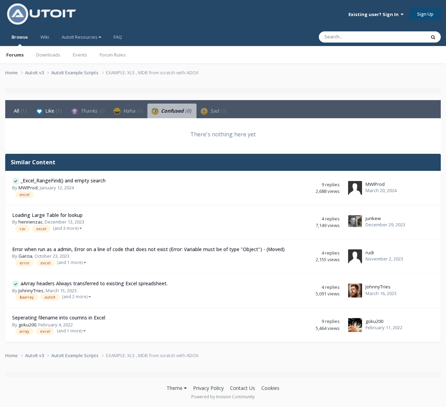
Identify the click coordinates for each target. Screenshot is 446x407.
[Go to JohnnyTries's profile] (355, 290)
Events (80, 55)
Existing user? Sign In (374, 14)
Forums (15, 55)
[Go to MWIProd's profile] (355, 188)
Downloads (48, 55)
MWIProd (28, 187)
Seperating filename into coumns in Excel (58, 317)
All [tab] (20, 110)
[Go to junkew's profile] (355, 222)
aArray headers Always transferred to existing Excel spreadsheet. (94, 283)
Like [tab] (53, 110)
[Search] (433, 37)
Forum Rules (113, 55)
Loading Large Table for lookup (47, 215)
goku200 (27, 325)
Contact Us (242, 388)
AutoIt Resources (80, 37)
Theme (175, 388)
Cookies (270, 388)
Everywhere (404, 37)
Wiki (44, 37)
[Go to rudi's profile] (355, 256)
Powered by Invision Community (223, 397)
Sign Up (425, 14)
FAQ (118, 37)
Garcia (25, 256)
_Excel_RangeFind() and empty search (63, 180)
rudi (370, 252)
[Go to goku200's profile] (355, 325)
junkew (373, 218)
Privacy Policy (208, 388)
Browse (19, 37)
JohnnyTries (31, 290)
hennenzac (30, 222)
